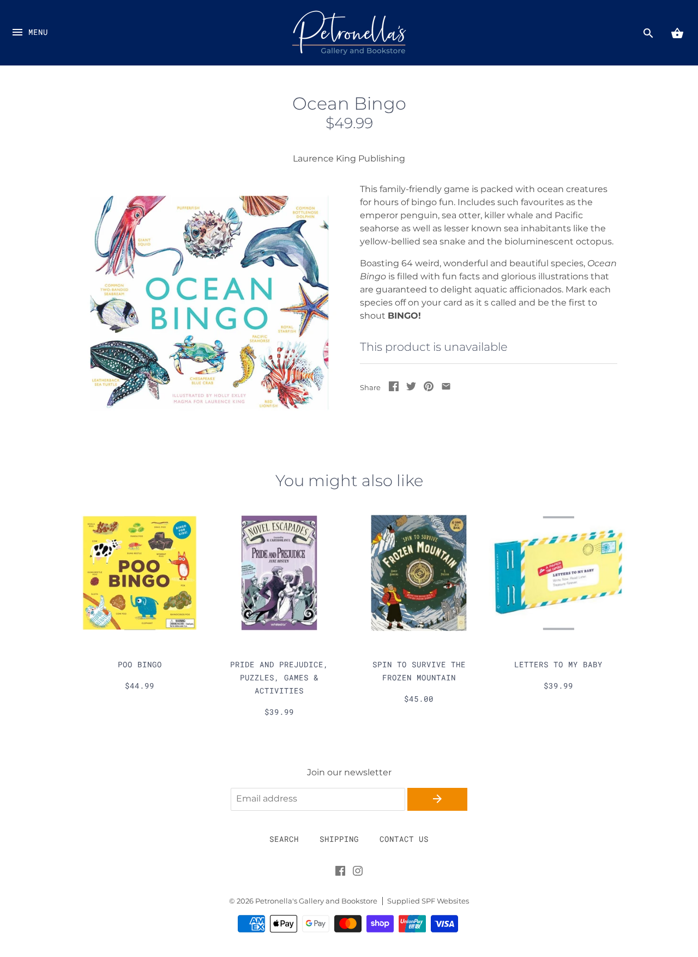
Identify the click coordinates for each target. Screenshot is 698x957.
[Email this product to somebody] (446, 388)
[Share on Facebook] (394, 388)
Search (284, 839)
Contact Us (404, 839)
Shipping (339, 839)
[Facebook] (340, 873)
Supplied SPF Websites (428, 901)
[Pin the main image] (429, 388)
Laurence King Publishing (349, 158)
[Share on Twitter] (411, 388)
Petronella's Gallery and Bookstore (316, 901)
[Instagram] (358, 873)
